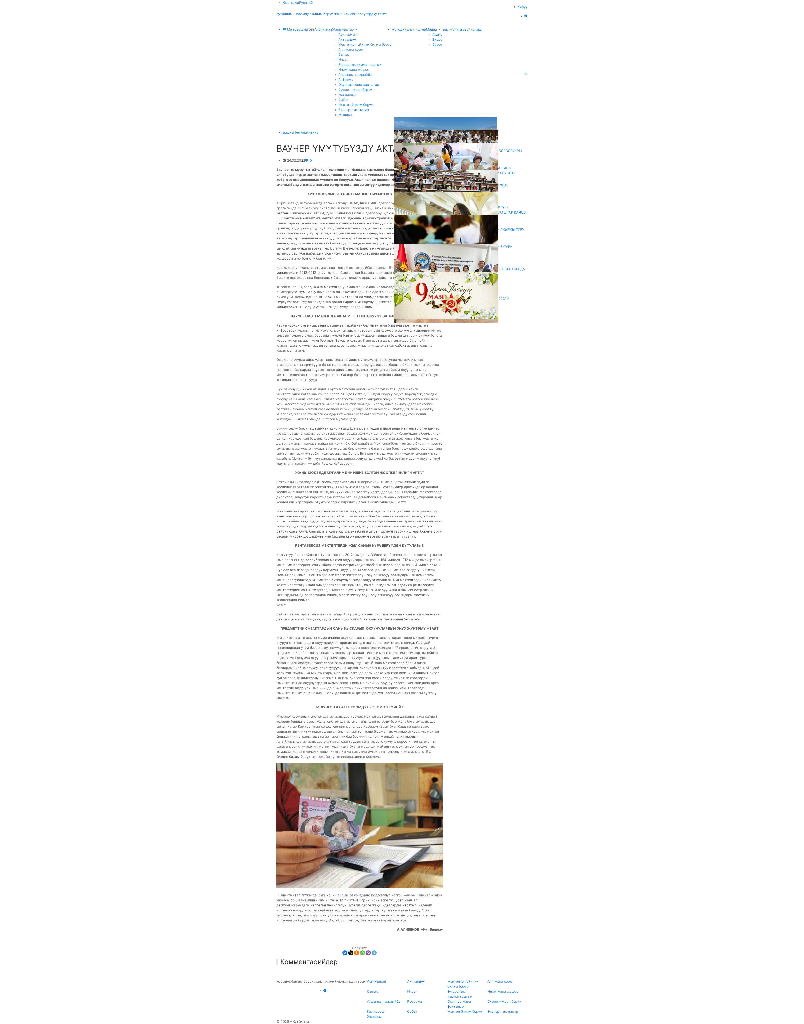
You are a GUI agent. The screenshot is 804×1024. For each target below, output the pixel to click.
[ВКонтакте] (344, 952)
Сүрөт (437, 44)
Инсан (343, 59)
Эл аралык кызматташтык (359, 64)
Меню (291, 29)
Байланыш (473, 29)
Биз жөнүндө (453, 29)
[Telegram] (374, 952)
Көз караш (347, 95)
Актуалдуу (347, 39)
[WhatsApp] (362, 952)
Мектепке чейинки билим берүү (365, 44)
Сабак (343, 100)
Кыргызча (291, 2)
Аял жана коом (350, 49)
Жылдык (345, 115)
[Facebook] (526, 16)
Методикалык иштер (409, 29)
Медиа (432, 29)
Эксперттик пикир (353, 110)
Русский (306, 2)
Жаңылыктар (343, 29)
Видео (437, 39)
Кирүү (523, 7)
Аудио (437, 34)
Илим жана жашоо (353, 69)
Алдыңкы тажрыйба (355, 74)
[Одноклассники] (356, 952)
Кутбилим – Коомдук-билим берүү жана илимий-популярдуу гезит (331, 14)
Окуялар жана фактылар (358, 84)
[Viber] (368, 952)
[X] (350, 952)
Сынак (343, 54)
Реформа (345, 79)
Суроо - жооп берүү (355, 89)
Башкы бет (305, 29)
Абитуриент (348, 34)
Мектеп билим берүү (355, 105)
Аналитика (323, 29)
